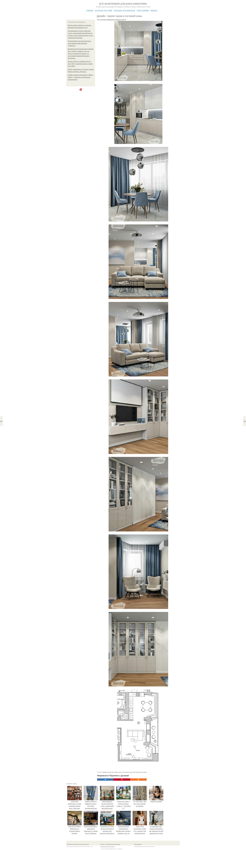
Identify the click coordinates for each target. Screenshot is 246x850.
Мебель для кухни (119, 772)
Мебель (154, 10)
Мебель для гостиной (141, 772)
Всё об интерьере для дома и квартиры (123, 3)
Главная (89, 10)
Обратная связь (138, 844)
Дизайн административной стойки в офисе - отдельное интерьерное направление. (80, 77)
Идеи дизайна (143, 10)
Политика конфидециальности (108, 846)
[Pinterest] (122, 779)
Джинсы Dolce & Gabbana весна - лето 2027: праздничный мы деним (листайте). (80, 64)
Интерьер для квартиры (124, 10)
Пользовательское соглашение (113, 844)
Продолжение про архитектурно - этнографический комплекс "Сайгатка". (80, 43)
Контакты (103, 844)
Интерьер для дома (103, 10)
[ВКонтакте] (105, 779)
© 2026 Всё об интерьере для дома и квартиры (78, 844)
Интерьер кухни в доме (130, 772)
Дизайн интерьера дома (108, 772)
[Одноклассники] (138, 779)
